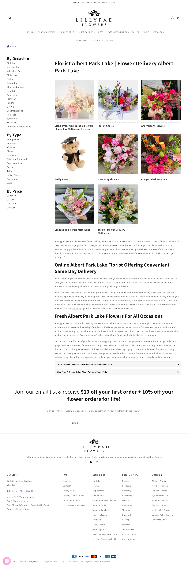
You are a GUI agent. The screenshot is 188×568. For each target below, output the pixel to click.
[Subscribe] (116, 423)
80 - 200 (11, 199)
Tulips (10, 171)
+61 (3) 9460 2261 (27, 491)
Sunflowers (12, 179)
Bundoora (126, 486)
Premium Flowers (160, 505)
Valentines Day (14, 71)
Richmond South (129, 534)
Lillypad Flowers (18, 562)
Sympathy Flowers (160, 495)
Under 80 (11, 195)
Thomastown (128, 529)
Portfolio (96, 481)
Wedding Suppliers (100, 510)
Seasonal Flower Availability (105, 539)
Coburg (125, 520)
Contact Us (68, 486)
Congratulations (15, 110)
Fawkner (126, 524)
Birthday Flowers (159, 481)
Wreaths (11, 147)
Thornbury (127, 510)
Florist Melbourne (100, 515)
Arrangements (14, 139)
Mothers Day (13, 67)
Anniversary (13, 94)
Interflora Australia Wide (19, 126)
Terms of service (72, 561)
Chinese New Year (15, 86)
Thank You (12, 122)
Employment (98, 491)
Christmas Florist (159, 520)
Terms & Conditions (71, 500)
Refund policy (59, 561)
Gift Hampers (98, 529)
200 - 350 (11, 203)
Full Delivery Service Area (74, 505)
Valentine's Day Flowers (162, 515)
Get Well (11, 106)
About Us (67, 481)
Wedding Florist (99, 505)
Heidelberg (127, 495)
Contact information (102, 561)
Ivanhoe (125, 500)
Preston (125, 481)
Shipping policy (87, 561)
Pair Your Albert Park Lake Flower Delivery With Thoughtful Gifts (84, 364)
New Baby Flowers (160, 486)
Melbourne (127, 505)
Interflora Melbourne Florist (105, 534)
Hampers (11, 155)
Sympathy (12, 118)
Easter (10, 79)
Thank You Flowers (160, 500)
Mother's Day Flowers (161, 510)
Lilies (9, 182)
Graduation (12, 82)
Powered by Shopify (32, 562)
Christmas (12, 75)
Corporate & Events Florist (104, 500)
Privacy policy (47, 561)
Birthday (11, 63)
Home (13, 46)
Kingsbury (126, 491)
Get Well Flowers (159, 491)
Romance (11, 114)
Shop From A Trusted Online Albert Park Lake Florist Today (82, 372)
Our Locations (128, 539)
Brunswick (126, 515)
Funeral (10, 102)
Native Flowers (14, 175)
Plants (10, 151)
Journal (96, 486)
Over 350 (11, 207)
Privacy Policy (69, 491)
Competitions (98, 495)
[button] (10, 18)
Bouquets (12, 143)
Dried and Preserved (17, 159)
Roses (10, 167)
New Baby (12, 90)
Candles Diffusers (15, 163)
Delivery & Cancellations (73, 495)
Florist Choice (14, 98)
